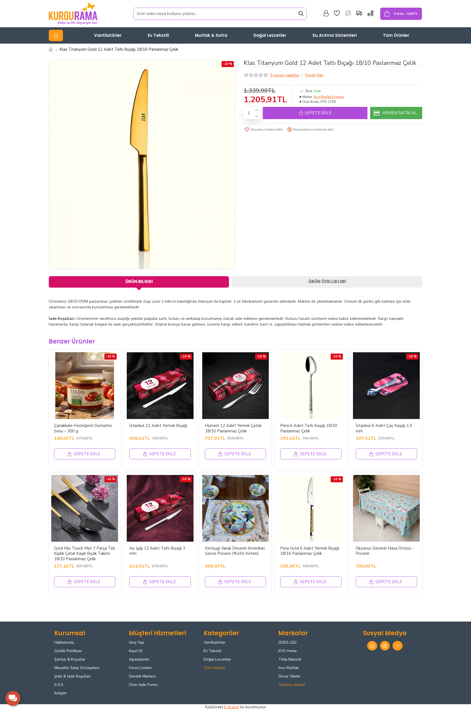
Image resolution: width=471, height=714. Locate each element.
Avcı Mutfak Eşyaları (328, 97)
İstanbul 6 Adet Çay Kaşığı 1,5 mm (384, 428)
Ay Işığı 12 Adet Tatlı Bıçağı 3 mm (157, 551)
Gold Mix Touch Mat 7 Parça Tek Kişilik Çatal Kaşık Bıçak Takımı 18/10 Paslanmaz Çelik (84, 554)
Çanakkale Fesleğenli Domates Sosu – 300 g (83, 428)
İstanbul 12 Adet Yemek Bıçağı (158, 425)
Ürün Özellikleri (327, 281)
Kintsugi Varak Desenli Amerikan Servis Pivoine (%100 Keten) (235, 551)
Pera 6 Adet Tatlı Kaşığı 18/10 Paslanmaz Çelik (308, 428)
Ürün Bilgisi (139, 281)
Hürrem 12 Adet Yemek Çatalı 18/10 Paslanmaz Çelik (233, 428)
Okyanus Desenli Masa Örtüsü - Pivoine (385, 551)
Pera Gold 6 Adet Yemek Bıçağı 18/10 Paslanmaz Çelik (309, 551)
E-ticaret (231, 707)
